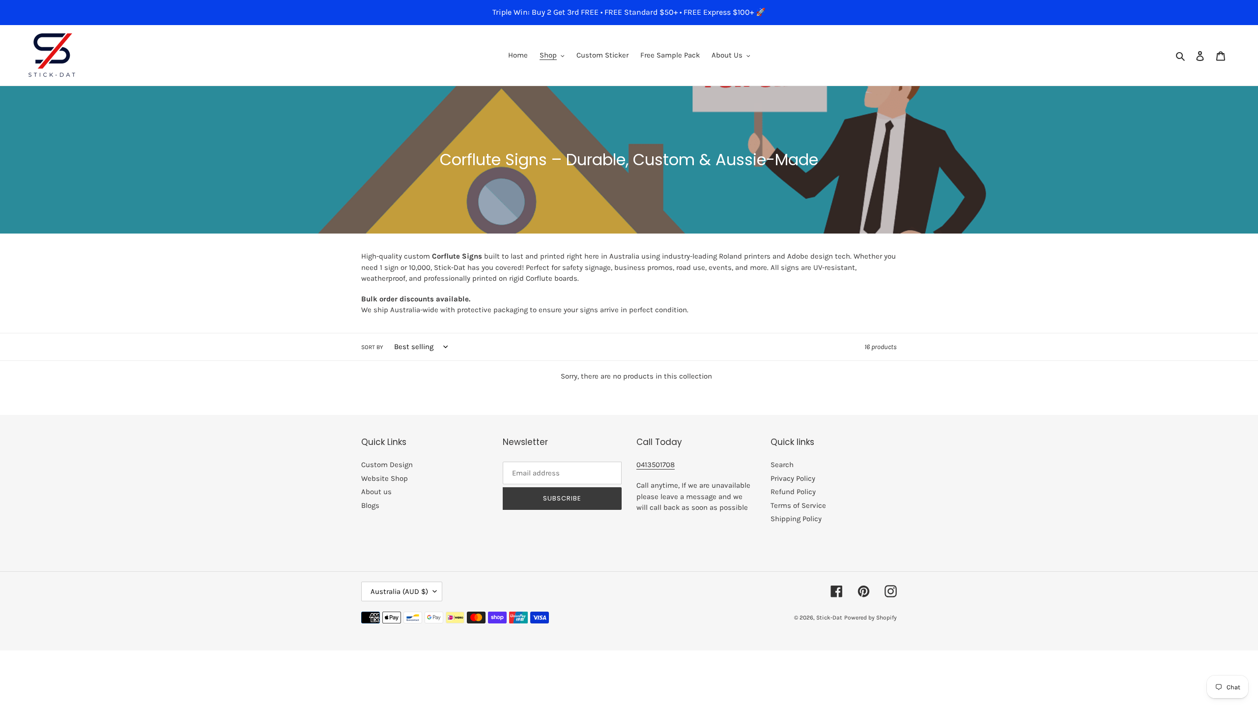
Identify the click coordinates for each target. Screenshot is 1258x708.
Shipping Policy (796, 518)
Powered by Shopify (870, 617)
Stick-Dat (829, 617)
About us (376, 491)
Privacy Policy (793, 478)
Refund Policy (793, 491)
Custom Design (387, 464)
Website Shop (384, 478)
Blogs (370, 505)
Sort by (372, 347)
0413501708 (655, 464)
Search (782, 464)
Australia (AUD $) (399, 591)
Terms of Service (798, 505)
